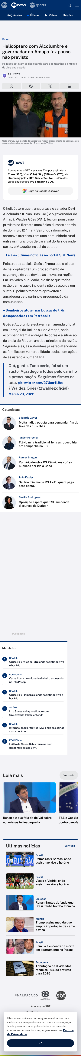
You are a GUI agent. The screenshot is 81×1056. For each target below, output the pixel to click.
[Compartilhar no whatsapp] (11, 86)
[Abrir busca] (69, 5)
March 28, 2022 (21, 394)
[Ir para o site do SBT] (61, 995)
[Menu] (77, 5)
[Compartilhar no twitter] (50, 86)
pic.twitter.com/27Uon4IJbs (40, 383)
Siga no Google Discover (43, 190)
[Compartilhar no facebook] (31, 86)
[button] (29, 807)
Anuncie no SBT (40, 1006)
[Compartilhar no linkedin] (69, 86)
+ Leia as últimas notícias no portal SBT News (39, 255)
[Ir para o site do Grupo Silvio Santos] (34, 995)
